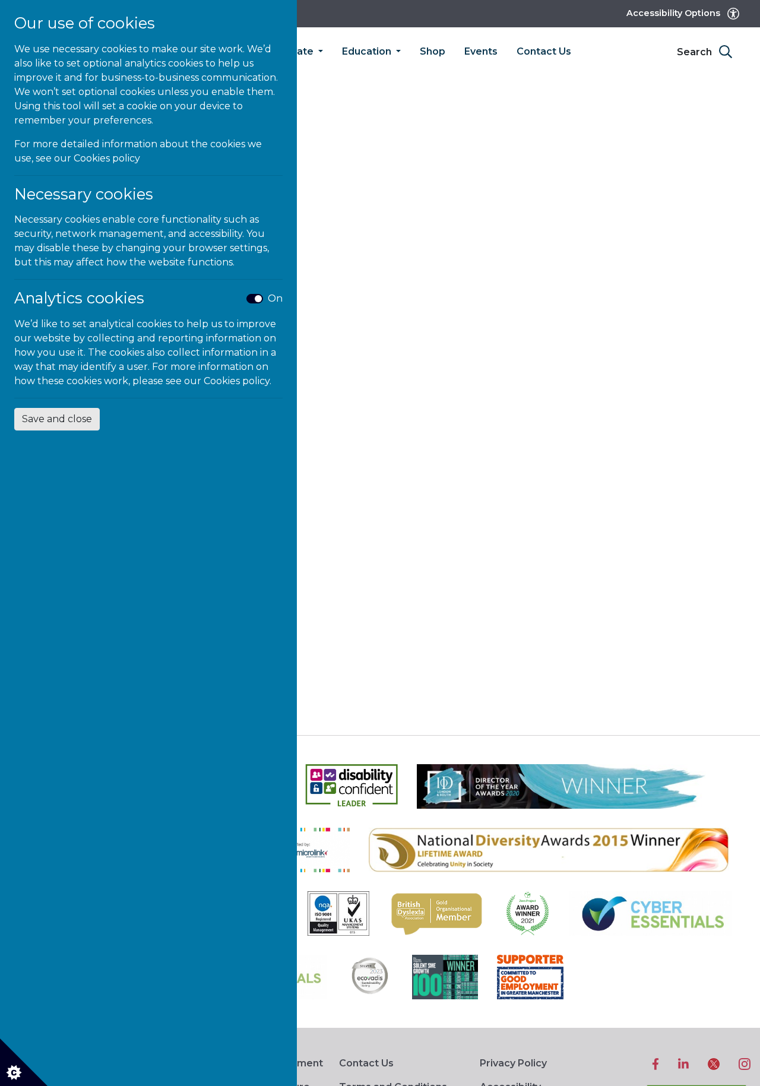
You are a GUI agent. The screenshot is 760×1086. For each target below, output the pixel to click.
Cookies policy (107, 158)
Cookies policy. (237, 381)
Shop (432, 51)
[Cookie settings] (24, 1062)
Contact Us (544, 51)
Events (481, 51)
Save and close (57, 419)
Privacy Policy (513, 1063)
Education (368, 51)
